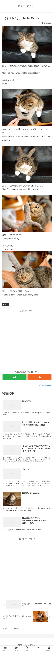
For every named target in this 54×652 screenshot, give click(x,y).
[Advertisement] (27, 340)
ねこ (6, 304)
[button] (48, 376)
